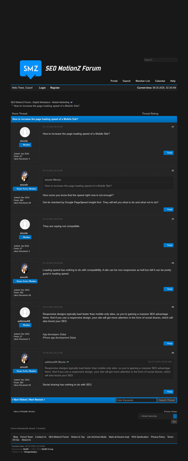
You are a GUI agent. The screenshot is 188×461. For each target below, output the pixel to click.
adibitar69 (24, 321)
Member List (143, 81)
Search (127, 81)
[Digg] (36, 113)
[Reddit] (41, 113)
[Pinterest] (45, 113)
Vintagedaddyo (30, 452)
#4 (173, 263)
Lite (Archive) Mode (96, 437)
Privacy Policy (158, 437)
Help (173, 81)
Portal (114, 81)
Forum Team (26, 437)
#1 (173, 127)
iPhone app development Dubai (59, 337)
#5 (173, 307)
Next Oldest (20, 399)
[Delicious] (39, 113)
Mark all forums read (119, 437)
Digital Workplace (41, 102)
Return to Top (78, 437)
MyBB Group (47, 449)
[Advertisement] (94, 27)
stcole (24, 140)
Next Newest (36, 399)
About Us (26, 440)
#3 (173, 219)
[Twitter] (34, 113)
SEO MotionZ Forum (21, 102)
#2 (173, 170)
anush (24, 184)
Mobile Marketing (60, 102)
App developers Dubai (54, 334)
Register (55, 87)
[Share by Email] (47, 113)
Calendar (160, 81)
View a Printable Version (24, 411)
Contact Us (40, 437)
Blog (15, 437)
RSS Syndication (140, 437)
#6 (173, 353)
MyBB (25, 449)
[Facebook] (31, 113)
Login (42, 87)
